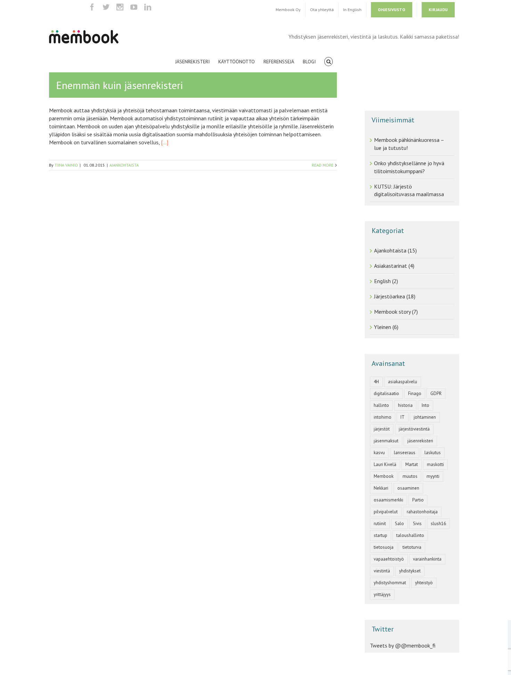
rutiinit (380, 524)
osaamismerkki (388, 500)
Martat (411, 464)
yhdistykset (410, 571)
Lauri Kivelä (385, 464)
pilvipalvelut (386, 512)
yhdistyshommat (390, 583)
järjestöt (382, 429)
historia (405, 405)
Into (425, 405)
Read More (322, 165)
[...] (164, 142)
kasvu (379, 453)
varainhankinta (427, 559)
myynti (433, 476)
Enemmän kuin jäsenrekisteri (119, 85)
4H (376, 382)
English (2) (386, 281)
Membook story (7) (396, 311)
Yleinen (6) (386, 326)
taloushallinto (410, 535)
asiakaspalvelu (402, 382)
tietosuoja (384, 547)
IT (402, 417)
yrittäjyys (382, 594)
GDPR (435, 393)
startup (380, 535)
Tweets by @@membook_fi (403, 645)
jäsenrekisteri (420, 441)
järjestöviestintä (414, 429)
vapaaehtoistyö (389, 559)
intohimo (382, 417)
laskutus (432, 453)
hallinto (381, 405)
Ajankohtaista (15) (395, 250)
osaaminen (408, 488)
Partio (418, 500)
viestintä (382, 571)
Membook (384, 476)
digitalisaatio (386, 393)
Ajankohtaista (124, 165)
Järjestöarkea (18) (394, 296)
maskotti (435, 464)
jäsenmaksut (386, 441)
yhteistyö (424, 583)
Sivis (417, 524)
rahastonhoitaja (422, 512)
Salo (399, 524)
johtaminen (425, 417)
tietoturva (412, 547)
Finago (414, 393)
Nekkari (381, 488)
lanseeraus (404, 453)
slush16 (438, 524)
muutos (410, 476)
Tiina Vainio (66, 165)
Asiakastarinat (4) (394, 265)
